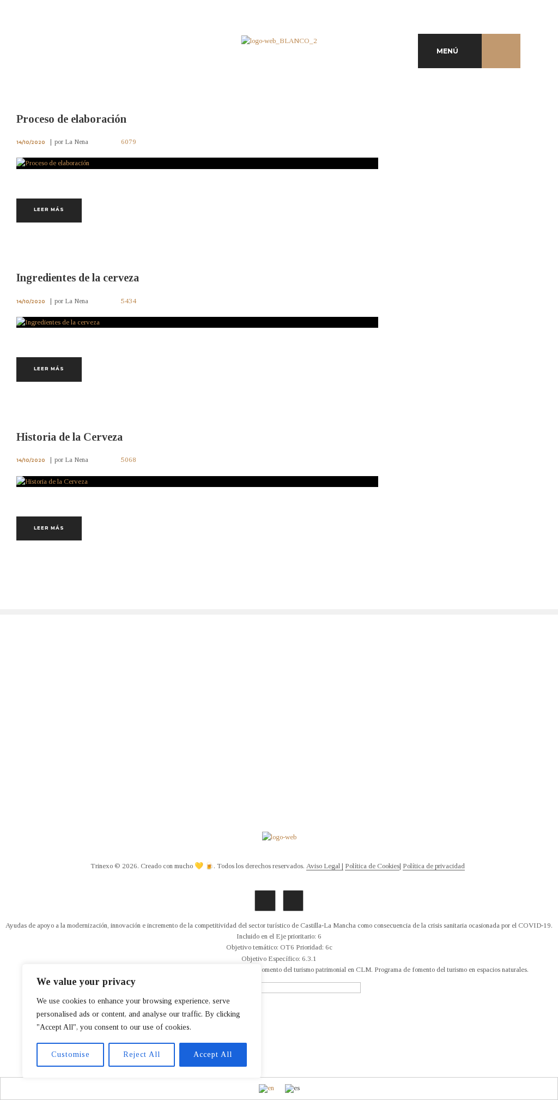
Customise (70, 1054)
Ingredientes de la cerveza (77, 278)
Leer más (49, 209)
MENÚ (447, 51)
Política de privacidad (434, 866)
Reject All (141, 1054)
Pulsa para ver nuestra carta (98, 721)
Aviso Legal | (324, 866)
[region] (142, 1021)
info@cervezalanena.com (278, 732)
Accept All (212, 1054)
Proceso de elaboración (71, 119)
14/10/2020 (30, 142)
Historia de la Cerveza (69, 437)
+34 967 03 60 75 (279, 721)
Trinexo (101, 866)
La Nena (76, 142)
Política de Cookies (372, 866)
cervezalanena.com (279, 743)
